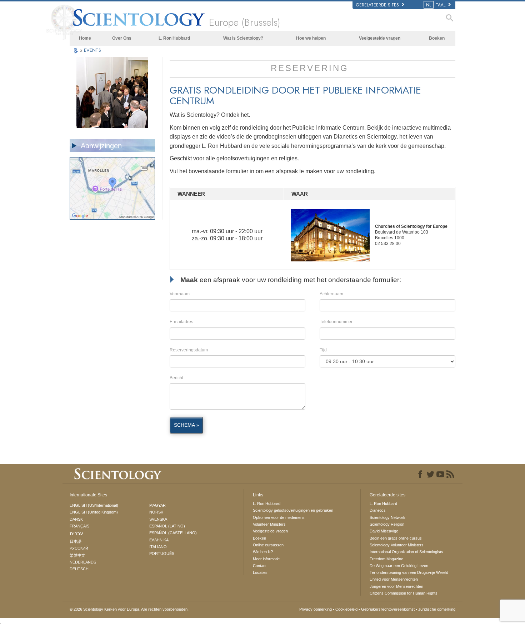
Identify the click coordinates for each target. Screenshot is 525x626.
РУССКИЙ (79, 548)
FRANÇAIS (79, 526)
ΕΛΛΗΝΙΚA (159, 540)
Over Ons (121, 38)
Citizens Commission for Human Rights (404, 593)
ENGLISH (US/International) (94, 505)
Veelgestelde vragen (379, 38)
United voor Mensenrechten (394, 579)
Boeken (437, 38)
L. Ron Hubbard (174, 38)
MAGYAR (157, 505)
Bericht (176, 377)
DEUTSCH (79, 569)
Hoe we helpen (311, 38)
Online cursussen (268, 545)
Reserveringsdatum (189, 349)
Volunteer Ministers (269, 524)
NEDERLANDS (83, 562)
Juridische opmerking (436, 609)
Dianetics (378, 510)
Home (85, 38)
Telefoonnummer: (337, 321)
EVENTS (92, 50)
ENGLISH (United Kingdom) (94, 512)
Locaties (260, 572)
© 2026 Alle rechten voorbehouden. (129, 609)
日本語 (75, 541)
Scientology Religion (387, 524)
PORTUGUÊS (161, 553)
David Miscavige (384, 531)
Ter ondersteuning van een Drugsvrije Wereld (409, 572)
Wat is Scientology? (243, 38)
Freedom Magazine (386, 559)
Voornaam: (180, 293)
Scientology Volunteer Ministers (397, 545)
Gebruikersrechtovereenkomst (388, 609)
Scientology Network (387, 517)
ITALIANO (158, 547)
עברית (76, 533)
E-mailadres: (182, 321)
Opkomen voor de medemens (279, 517)
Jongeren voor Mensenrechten (396, 586)
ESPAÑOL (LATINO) (167, 526)
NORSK (156, 512)
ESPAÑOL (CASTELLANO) (173, 533)
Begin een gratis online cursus (396, 538)
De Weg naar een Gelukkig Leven (399, 566)
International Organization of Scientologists (406, 552)
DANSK (76, 519)
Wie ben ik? (263, 552)
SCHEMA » (186, 425)
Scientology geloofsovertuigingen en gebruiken (293, 510)
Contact (259, 566)
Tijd (323, 349)
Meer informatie (266, 559)
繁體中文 (77, 555)
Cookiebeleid (346, 609)
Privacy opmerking (315, 609)
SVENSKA (158, 519)
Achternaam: (332, 293)
